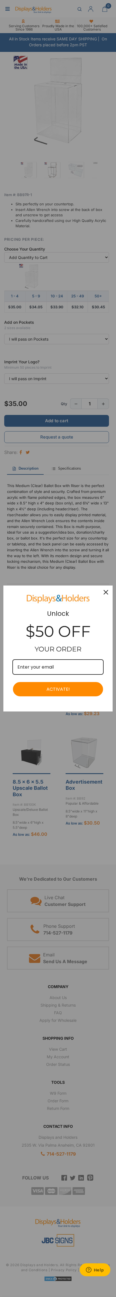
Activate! (58, 689)
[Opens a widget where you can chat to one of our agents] (94, 1270)
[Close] (106, 592)
